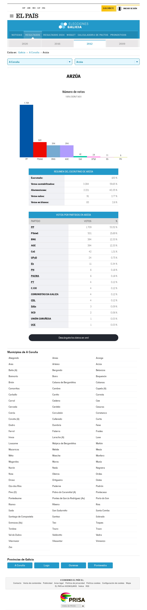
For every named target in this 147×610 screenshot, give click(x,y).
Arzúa (99, 364)
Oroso (12, 480)
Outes (99, 480)
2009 (122, 43)
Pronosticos (118, 35)
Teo (54, 522)
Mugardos (14, 461)
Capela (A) (101, 388)
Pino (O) (13, 492)
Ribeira (56, 504)
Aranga (99, 358)
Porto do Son (102, 498)
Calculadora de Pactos (93, 35)
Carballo (13, 394)
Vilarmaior (14, 541)
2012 (90, 43)
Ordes (99, 474)
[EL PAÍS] (27, 15)
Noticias (17, 35)
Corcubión (57, 413)
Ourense (73, 565)
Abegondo (14, 358)
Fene (98, 425)
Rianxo (12, 504)
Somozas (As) (15, 522)
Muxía (99, 461)
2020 (25, 43)
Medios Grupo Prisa (73, 606)
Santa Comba (103, 510)
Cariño (55, 394)
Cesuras (100, 406)
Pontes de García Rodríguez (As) (68, 498)
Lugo (46, 565)
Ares (11, 364)
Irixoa (11, 437)
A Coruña (20, 565)
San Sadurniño (59, 510)
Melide (55, 449)
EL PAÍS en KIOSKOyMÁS (66, 586)
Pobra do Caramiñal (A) (64, 492)
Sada (11, 510)
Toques (99, 522)
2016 (57, 43)
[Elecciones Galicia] (73, 25)
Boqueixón (101, 376)
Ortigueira (57, 480)
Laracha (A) (58, 437)
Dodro (12, 425)
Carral (12, 400)
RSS (87, 586)
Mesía (99, 449)
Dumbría (56, 425)
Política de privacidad (75, 583)
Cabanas (100, 382)
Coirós (12, 413)
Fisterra (56, 431)
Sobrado (100, 516)
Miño (11, 455)
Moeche (56, 455)
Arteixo (56, 364)
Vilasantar (57, 541)
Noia (11, 474)
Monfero (100, 455)
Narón (12, 467)
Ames (55, 358)
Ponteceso (101, 492)
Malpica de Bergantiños (64, 443)
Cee (98, 400)
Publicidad (47, 583)
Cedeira (56, 400)
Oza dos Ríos (15, 486)
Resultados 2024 (54, 35)
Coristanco (101, 413)
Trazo (99, 528)
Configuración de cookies (113, 583)
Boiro (55, 376)
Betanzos (100, 370)
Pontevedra (100, 565)
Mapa (128, 583)
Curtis (99, 419)
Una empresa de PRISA (73, 597)
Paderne (56, 486)
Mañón (99, 443)
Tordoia (12, 528)
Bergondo (57, 370)
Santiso (56, 516)
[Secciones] (11, 15)
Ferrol (12, 431)
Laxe (98, 437)
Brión (11, 382)
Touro (55, 528)
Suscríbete (108, 8)
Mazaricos (14, 449)
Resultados (32, 35)
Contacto (17, 583)
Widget (71, 35)
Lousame (13, 443)
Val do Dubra (15, 535)
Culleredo (57, 419)
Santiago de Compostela (21, 516)
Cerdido (56, 406)
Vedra (99, 535)
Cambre (56, 388)
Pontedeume (15, 498)
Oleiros (56, 474)
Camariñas (14, 388)
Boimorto (13, 376)
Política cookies (93, 583)
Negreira (100, 467)
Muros (55, 461)
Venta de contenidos (32, 583)
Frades (99, 431)
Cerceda (13, 406)
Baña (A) (13, 370)
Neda (55, 467)
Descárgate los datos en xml (74, 337)
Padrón (99, 486)
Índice (81, 586)
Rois (98, 504)
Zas (10, 547)
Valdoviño (57, 535)
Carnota (100, 394)
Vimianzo (100, 541)
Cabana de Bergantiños (64, 382)
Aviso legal (59, 583)
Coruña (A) (14, 419)
